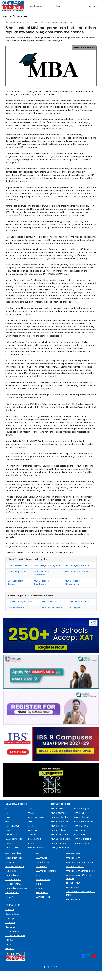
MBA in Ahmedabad (60, 821)
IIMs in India (10, 870)
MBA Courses (80, 834)
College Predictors (60, 847)
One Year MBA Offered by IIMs (81, 870)
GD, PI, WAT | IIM (13, 853)
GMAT (8, 821)
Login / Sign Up (94, 6)
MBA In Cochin (81, 825)
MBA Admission (49, 601)
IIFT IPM (39, 883)
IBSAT (8, 830)
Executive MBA (73, 883)
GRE (30, 821)
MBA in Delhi (57, 808)
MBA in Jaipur (80, 830)
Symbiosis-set (43, 896)
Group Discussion (13, 857)
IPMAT (39, 875)
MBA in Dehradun (59, 834)
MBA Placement (15, 607)
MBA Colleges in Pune (18, 571)
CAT (7, 808)
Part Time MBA (73, 899)
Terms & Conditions (15, 935)
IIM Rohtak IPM (43, 879)
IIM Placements (13, 879)
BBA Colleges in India (46, 870)
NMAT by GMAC (36, 817)
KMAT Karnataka (13, 838)
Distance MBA (73, 887)
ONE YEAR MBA (73, 853)
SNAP (8, 817)
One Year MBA (73, 857)
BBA (38, 853)
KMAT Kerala (34, 838)
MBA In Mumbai (58, 812)
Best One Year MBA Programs (80, 862)
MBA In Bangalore (82, 808)
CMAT (31, 812)
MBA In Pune (80, 812)
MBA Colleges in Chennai (77, 571)
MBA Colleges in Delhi (18, 565)
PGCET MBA (11, 834)
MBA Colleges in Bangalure (47, 565)
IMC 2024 (10, 940)
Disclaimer (10, 927)
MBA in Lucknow (58, 830)
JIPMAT (39, 888)
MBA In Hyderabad (60, 817)
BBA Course (41, 857)
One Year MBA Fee (75, 866)
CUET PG (32, 830)
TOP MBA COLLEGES (60, 804)
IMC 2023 (9, 944)
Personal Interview (14, 866)
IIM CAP (9, 896)
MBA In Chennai (81, 817)
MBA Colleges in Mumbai (77, 565)
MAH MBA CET (12, 825)
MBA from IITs (12, 892)
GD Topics (75, 607)
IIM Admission (12, 875)
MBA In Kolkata (58, 825)
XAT (30, 808)
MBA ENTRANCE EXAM (16, 804)
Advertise (10, 922)
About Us (9, 909)
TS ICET (9, 843)
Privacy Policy (12, 931)
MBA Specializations (60, 838)
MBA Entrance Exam (80, 601)
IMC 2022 (9, 948)
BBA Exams (41, 866)
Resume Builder (12, 914)
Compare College (82, 843)
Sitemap (9, 918)
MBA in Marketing (82, 838)
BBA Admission (43, 862)
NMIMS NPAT (42, 892)
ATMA (31, 825)
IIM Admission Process (16, 888)
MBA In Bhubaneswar (84, 821)
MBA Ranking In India (52, 607)
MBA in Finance (58, 843)
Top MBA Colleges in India (20, 601)
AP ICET (32, 843)
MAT (7, 812)
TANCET (32, 834)
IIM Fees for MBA (13, 883)
